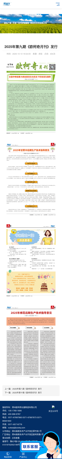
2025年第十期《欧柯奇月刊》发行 (27, 392)
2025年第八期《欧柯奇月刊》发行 (27, 388)
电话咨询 (8, 457)
